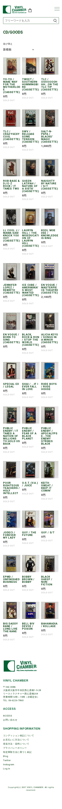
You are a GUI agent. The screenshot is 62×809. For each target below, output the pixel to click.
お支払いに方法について (16, 739)
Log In (6, 768)
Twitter (7, 760)
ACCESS (7, 715)
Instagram (8, 764)
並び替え (8, 44)
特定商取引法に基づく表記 (17, 752)
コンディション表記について (18, 735)
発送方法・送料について (16, 743)
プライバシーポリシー (15, 748)
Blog (5, 756)
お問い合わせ (10, 719)
